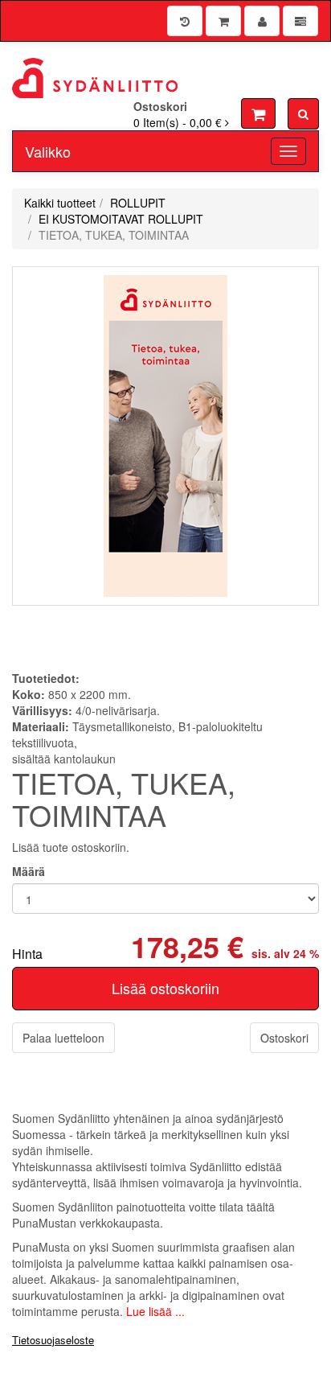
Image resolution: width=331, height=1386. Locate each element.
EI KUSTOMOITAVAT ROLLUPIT (121, 219)
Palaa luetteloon (63, 1038)
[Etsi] (303, 114)
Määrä (28, 871)
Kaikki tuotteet (60, 203)
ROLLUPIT (138, 203)
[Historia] (184, 21)
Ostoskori (284, 1038)
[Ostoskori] (223, 21)
